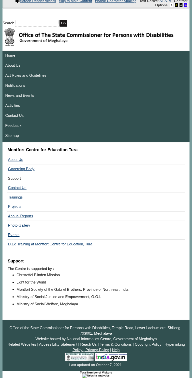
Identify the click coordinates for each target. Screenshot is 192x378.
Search (8, 23)
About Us (12, 65)
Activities (12, 105)
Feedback (13, 125)
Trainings (15, 197)
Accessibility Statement (58, 344)
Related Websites (22, 344)
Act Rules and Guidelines (25, 75)
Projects (15, 206)
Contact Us (14, 115)
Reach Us (88, 344)
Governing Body (21, 169)
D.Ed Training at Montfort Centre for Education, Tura (50, 244)
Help (116, 350)
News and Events (19, 95)
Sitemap (12, 135)
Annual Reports (20, 216)
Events (14, 235)
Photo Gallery (19, 225)
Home (10, 55)
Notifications (15, 85)
